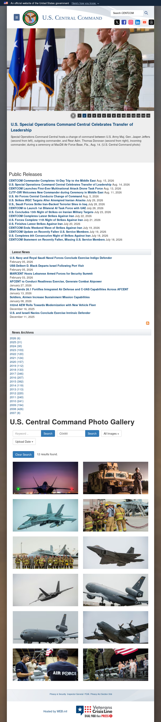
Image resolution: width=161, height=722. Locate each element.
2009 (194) (17, 405)
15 (148, 115)
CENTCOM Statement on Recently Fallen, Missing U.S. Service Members (57, 239)
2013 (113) (17, 389)
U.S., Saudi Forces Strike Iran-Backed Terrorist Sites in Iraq (48, 204)
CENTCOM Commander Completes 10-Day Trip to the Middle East (52, 180)
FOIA (87, 694)
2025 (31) (16, 342)
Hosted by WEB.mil (55, 711)
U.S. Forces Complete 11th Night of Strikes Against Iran (46, 220)
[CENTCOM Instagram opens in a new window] (131, 22)
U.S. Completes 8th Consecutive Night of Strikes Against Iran (50, 235)
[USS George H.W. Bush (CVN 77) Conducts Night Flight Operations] (80, 69)
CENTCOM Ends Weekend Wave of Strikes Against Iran (45, 228)
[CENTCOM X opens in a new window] (117, 22)
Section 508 (106, 694)
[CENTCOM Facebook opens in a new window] (124, 22)
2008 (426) (17, 409)
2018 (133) (17, 370)
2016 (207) (17, 377)
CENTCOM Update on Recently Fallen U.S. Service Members (49, 232)
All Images (110, 433)
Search (48, 433)
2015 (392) (17, 381)
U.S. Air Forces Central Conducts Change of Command (45, 196)
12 (133, 115)
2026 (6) (15, 338)
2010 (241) (17, 401)
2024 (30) (16, 346)
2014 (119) (17, 385)
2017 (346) (17, 373)
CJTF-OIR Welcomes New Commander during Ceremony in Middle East (56, 192)
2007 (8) (15, 413)
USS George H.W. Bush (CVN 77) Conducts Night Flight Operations (73, 124)
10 (124, 115)
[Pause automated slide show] (73, 115)
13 (138, 115)
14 (143, 115)
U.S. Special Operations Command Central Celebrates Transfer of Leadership (60, 184)
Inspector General (75, 694)
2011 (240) (17, 397)
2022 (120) (17, 354)
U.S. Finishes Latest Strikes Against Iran (36, 224)
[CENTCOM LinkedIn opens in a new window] (137, 22)
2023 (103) (17, 350)
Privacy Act (96, 694)
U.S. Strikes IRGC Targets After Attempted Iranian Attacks (47, 200)
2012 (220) (17, 393)
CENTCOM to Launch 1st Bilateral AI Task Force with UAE (47, 208)
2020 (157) (17, 362)
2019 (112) (17, 366)
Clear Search (23, 454)
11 (128, 115)
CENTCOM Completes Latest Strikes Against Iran (41, 216)
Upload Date (23, 441)
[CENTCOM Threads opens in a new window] (151, 22)
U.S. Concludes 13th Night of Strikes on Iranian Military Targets (51, 212)
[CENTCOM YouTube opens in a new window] (144, 22)
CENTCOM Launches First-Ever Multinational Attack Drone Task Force (56, 188)
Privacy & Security (58, 694)
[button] (86, 3)
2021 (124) (17, 358)
